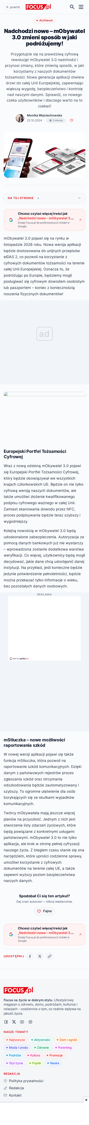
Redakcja (16, 1088)
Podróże (15, 1055)
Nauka (54, 1063)
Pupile (36, 1063)
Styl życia (16, 1063)
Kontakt (15, 1095)
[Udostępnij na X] (40, 956)
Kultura (35, 1055)
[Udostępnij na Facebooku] (30, 956)
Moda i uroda (18, 1047)
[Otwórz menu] (81, 7)
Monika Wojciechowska (44, 115)
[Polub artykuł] (71, 120)
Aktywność (42, 1040)
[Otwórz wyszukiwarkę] (72, 7)
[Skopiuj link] (49, 956)
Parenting (65, 1047)
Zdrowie (43, 1047)
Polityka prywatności (26, 1081)
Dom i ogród (68, 1040)
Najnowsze (17, 1040)
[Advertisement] (44, 626)
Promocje (56, 1055)
